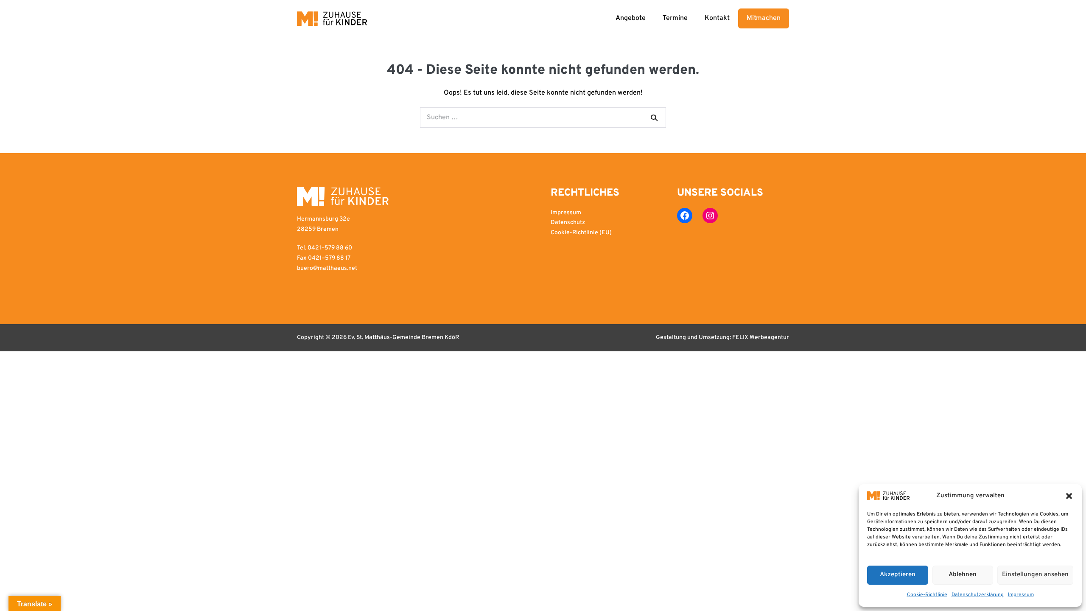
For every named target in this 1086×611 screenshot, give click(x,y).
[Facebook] (684, 215)
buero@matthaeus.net (327, 268)
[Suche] (654, 117)
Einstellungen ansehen (1035, 575)
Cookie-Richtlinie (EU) (581, 232)
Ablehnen (963, 575)
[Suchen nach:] (543, 117)
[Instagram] (710, 215)
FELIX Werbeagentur (760, 337)
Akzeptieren (897, 575)
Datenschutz (568, 222)
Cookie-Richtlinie (927, 594)
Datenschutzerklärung (978, 594)
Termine (675, 18)
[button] (1069, 496)
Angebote (631, 18)
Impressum (1021, 594)
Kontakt (717, 18)
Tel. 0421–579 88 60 (324, 248)
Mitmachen (764, 18)
